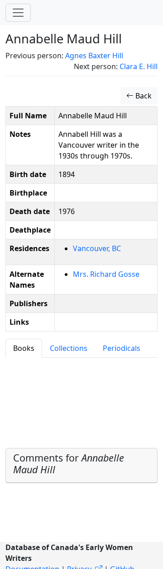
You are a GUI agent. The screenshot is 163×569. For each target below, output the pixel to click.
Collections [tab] (68, 348)
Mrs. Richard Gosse (106, 274)
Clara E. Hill (139, 66)
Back (143, 96)
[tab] (81, 465)
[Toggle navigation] (18, 13)
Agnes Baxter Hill (94, 56)
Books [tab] (23, 348)
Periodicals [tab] (121, 348)
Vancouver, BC (97, 248)
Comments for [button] (68, 463)
